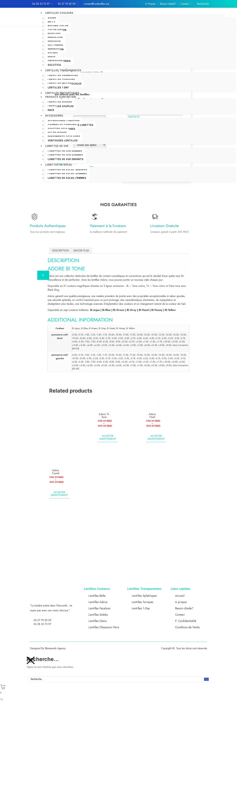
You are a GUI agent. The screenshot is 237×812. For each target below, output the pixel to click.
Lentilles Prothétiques (62, 93)
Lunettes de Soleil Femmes (67, 178)
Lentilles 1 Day (58, 87)
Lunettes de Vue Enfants (66, 159)
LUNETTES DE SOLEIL (58, 164)
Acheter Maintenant (107, 437)
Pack (51, 110)
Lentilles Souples (61, 106)
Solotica (54, 64)
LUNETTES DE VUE (57, 146)
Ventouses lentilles (63, 140)
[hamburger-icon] (230, 14)
